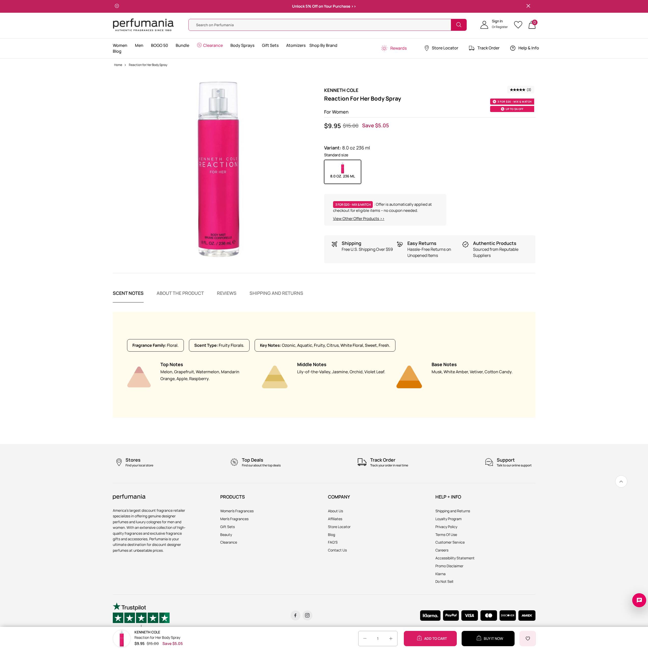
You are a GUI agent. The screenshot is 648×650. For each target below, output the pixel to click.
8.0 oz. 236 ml (342, 176)
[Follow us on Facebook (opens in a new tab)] (295, 615)
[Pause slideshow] (117, 6)
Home (118, 65)
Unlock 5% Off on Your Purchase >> (324, 6)
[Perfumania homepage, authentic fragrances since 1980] (143, 24)
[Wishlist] (520, 25)
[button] (494, 24)
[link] (621, 481)
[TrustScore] (141, 615)
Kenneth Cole (341, 90)
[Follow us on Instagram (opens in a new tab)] (307, 615)
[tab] (128, 296)
